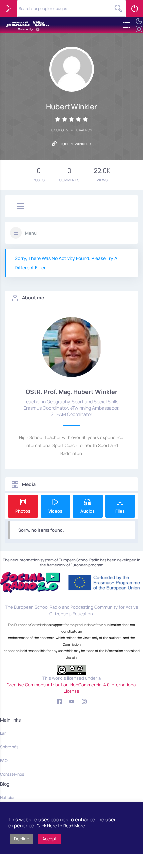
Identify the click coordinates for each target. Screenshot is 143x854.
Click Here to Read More (61, 826)
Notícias (7, 797)
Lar (3, 733)
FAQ (4, 760)
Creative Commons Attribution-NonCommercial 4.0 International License (72, 688)
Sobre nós (9, 747)
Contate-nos (12, 774)
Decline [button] (21, 839)
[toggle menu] (20, 206)
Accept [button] (49, 839)
